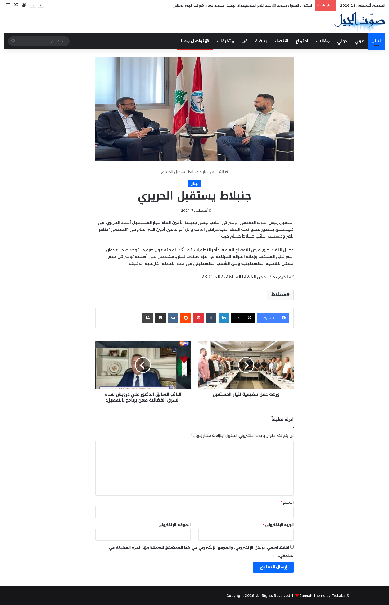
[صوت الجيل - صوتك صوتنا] (359, 22)
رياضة (261, 41)
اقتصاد (281, 41)
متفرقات (225, 41)
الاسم (287, 502)
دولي (342, 41)
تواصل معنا (193, 41)
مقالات (323, 41)
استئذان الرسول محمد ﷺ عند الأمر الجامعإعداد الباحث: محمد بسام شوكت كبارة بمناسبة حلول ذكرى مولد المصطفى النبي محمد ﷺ (205, 5)
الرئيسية (218, 172)
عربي (359, 41)
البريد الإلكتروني (278, 525)
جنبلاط (278, 294)
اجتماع (302, 41)
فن (244, 41)
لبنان (376, 41)
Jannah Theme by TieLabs (322, 595)
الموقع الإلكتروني (174, 525)
